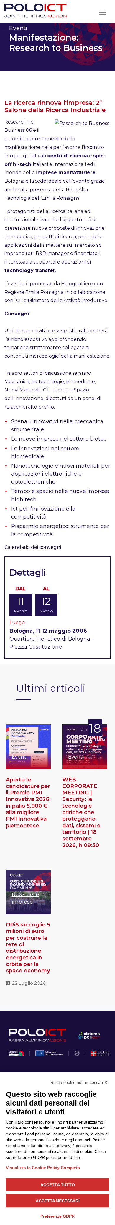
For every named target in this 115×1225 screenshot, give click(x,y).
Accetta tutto (57, 1184)
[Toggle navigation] (103, 12)
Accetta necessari (58, 1201)
